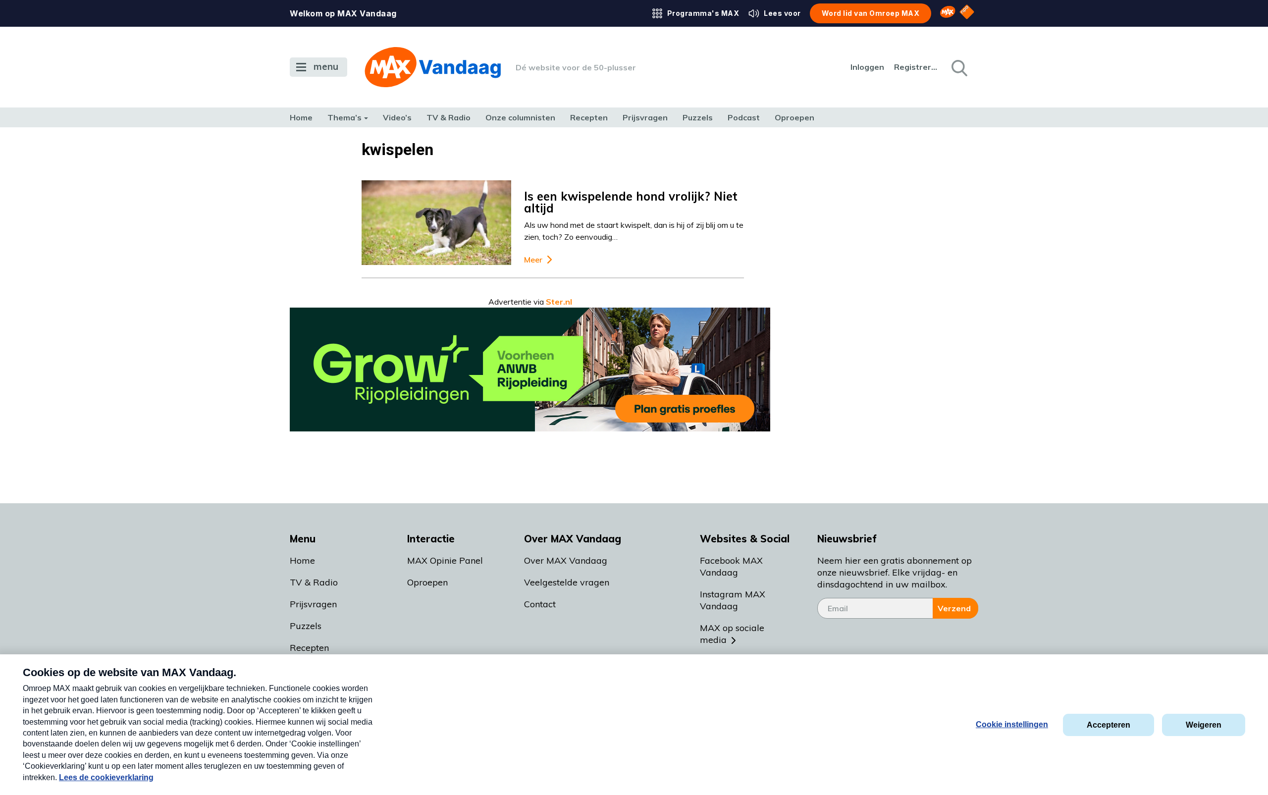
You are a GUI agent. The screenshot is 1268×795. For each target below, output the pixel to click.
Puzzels (698, 117)
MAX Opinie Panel (445, 560)
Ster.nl (559, 302)
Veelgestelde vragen (566, 582)
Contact (540, 604)
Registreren (916, 67)
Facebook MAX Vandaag (731, 566)
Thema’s (344, 117)
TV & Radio (448, 117)
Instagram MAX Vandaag (732, 600)
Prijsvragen (645, 117)
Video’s (397, 117)
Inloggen (867, 67)
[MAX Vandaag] (433, 67)
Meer (533, 260)
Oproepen (794, 117)
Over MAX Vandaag (565, 560)
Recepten (589, 117)
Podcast (744, 117)
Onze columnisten (520, 117)
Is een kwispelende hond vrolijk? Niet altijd (631, 202)
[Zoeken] (958, 67)
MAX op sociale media (732, 633)
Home (301, 117)
